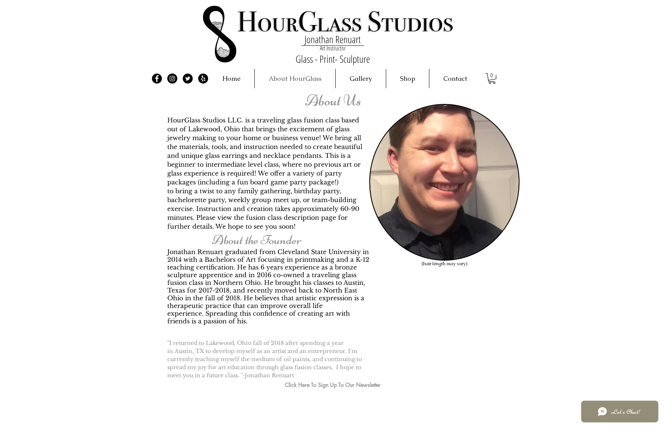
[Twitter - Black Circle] (188, 79)
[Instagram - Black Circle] (172, 79)
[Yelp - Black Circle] (203, 79)
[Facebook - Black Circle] (157, 79)
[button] (492, 78)
